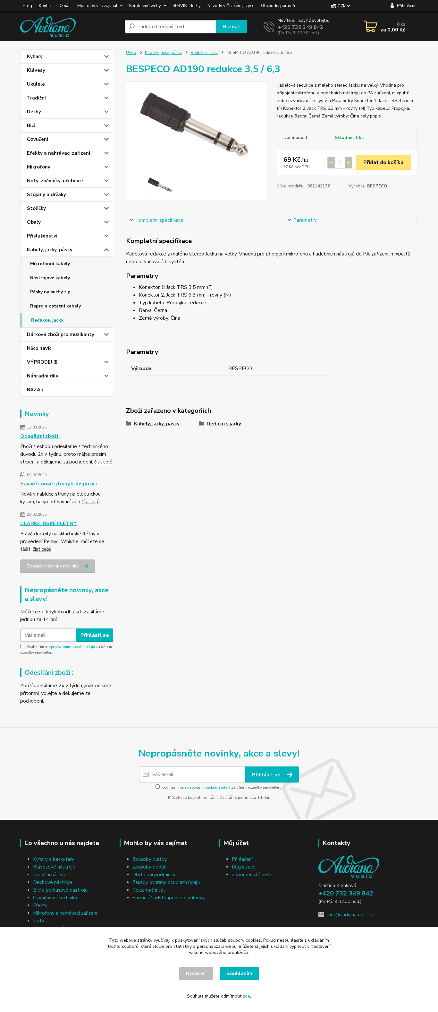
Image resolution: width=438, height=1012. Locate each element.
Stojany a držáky (46, 194)
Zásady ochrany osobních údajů (166, 882)
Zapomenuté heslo (253, 874)
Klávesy (36, 70)
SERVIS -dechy (187, 6)
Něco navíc (39, 348)
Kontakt (46, 6)
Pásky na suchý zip (50, 292)
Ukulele (36, 84)
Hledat (231, 26)
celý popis (370, 116)
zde (246, 996)
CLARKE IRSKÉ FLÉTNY (48, 523)
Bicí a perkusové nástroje (60, 890)
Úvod (131, 53)
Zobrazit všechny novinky (53, 566)
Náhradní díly (42, 376)
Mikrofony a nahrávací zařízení (65, 913)
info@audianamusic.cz (350, 915)
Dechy (34, 111)
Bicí (31, 125)
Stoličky (36, 208)
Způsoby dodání (149, 867)
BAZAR (35, 389)
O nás (65, 6)
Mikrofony (38, 167)
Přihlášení (242, 859)
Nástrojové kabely (50, 278)
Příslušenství (42, 236)
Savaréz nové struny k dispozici (58, 483)
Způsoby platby (149, 859)
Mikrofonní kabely (50, 264)
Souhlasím (239, 973)
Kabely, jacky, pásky (49, 250)
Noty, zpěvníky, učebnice (55, 180)
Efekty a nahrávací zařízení (58, 153)
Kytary (35, 56)
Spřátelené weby (145, 6)
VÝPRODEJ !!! (42, 362)
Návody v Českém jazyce (230, 6)
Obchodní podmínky (153, 874)
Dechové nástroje (52, 882)
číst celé (103, 462)
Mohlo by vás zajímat (97, 6)
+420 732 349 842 (300, 27)
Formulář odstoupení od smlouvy (168, 898)
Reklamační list (148, 890)
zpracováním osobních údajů (72, 646)
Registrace (244, 867)
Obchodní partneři (278, 6)
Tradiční (36, 98)
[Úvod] (70, 26)
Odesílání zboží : (40, 436)
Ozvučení (37, 139)
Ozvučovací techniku (55, 898)
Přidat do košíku (383, 162)
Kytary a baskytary (53, 859)
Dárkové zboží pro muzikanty (60, 334)
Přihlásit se (94, 635)
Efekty (40, 905)
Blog (27, 6)
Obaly (34, 222)
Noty (38, 921)
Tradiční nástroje (51, 874)
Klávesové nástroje (54, 867)
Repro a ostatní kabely (55, 306)
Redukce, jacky (47, 320)
